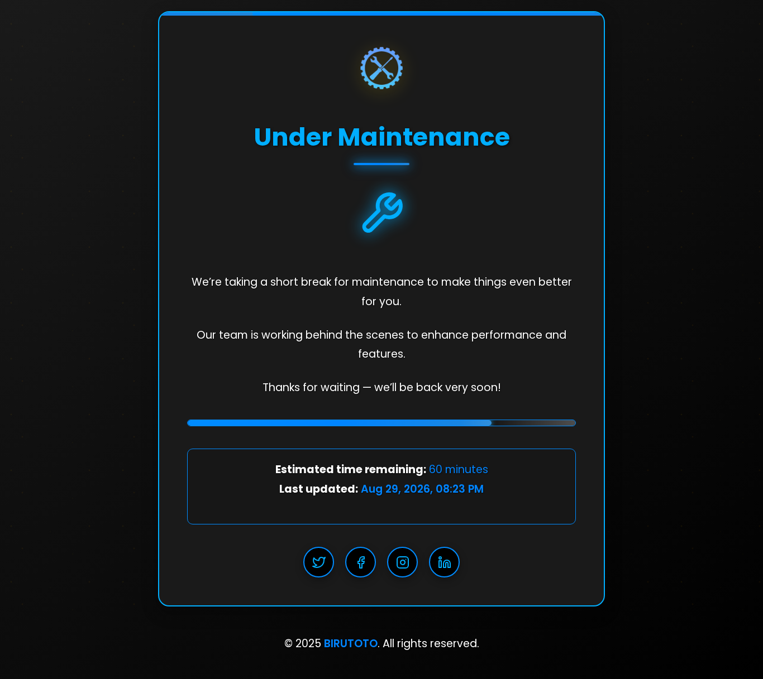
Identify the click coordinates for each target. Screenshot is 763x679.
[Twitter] (318, 562)
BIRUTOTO (351, 643)
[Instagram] (402, 562)
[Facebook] (360, 562)
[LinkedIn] (444, 562)
